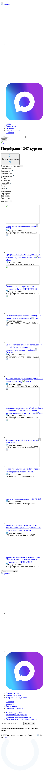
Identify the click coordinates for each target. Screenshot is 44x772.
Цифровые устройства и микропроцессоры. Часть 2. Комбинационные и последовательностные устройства (24, 347)
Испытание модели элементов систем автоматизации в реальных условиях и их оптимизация (23, 528)
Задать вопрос (12, 706)
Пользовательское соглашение (18, 717)
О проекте (10, 133)
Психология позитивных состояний (21, 226)
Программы (11, 126)
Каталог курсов (12, 693)
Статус (4, 184)
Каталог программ (13, 695)
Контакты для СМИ (14, 712)
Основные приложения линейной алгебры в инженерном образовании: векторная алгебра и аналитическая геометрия (24, 410)
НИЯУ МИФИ (31, 289)
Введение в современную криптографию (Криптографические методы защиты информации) (23, 559)
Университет (6, 171)
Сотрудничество (13, 130)
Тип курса (5, 201)
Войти (4, 140)
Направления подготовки (16, 697)
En (6, 737)
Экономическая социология (17, 499)
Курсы (8, 124)
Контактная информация (16, 715)
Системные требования (15, 708)
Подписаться (29, 723)
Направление (6, 176)
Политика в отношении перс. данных (21, 719)
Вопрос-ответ (11, 704)
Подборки (10, 128)
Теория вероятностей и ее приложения (22, 440)
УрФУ (40, 413)
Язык (3, 189)
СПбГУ (36, 318)
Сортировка (6, 194)
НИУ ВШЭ (36, 499)
